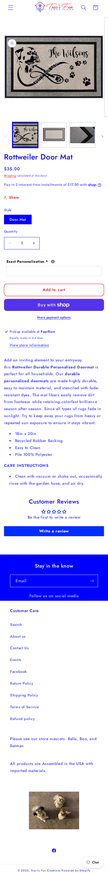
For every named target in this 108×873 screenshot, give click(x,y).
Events (15, 660)
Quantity (10, 231)
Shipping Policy (24, 695)
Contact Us (19, 648)
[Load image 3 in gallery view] (82, 135)
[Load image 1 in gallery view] (25, 135)
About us (18, 636)
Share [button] (14, 197)
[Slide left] (5, 136)
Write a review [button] (54, 531)
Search (16, 624)
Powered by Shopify (76, 870)
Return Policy (21, 683)
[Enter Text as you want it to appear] (53, 261)
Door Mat (18, 219)
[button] (10, 7)
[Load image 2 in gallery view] (54, 135)
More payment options (54, 317)
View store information (29, 345)
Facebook (18, 671)
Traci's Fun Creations (46, 870)
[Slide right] (102, 136)
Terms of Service (24, 707)
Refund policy (22, 719)
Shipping (10, 176)
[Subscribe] (92, 581)
